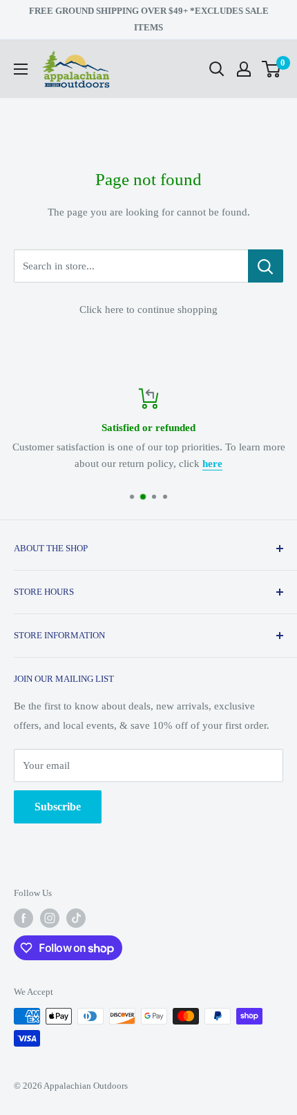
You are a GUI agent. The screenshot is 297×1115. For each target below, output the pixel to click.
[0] (271, 69)
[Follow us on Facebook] (23, 918)
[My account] (244, 69)
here (212, 463)
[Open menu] (21, 69)
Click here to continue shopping (148, 309)
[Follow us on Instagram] (49, 918)
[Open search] (216, 69)
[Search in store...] (265, 266)
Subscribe (58, 806)
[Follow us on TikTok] (76, 918)
